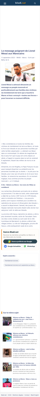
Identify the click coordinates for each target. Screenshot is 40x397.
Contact (27, 395)
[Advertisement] (20, 28)
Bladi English (35, 395)
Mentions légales (18, 395)
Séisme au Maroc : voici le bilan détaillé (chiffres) (24, 350)
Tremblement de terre (11, 260)
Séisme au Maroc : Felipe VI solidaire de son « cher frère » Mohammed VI (23, 319)
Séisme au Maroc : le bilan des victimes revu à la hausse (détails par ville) (24, 365)
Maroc (24, 57)
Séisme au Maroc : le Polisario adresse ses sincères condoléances (23, 335)
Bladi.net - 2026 (6, 395)
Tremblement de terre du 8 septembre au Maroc (20, 265)
